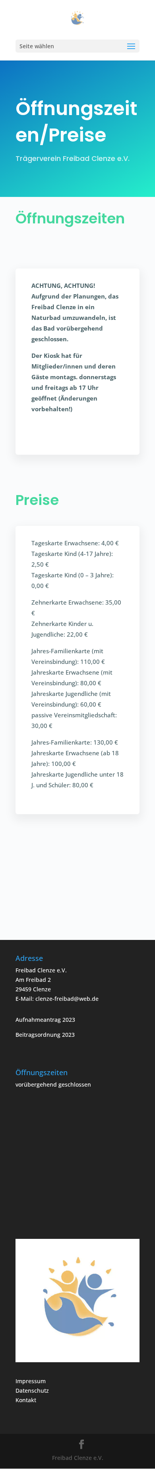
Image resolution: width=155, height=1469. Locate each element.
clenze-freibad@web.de (67, 998)
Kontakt (25, 1400)
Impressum (30, 1381)
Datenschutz (32, 1390)
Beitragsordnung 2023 (45, 1034)
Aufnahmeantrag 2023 (45, 1019)
